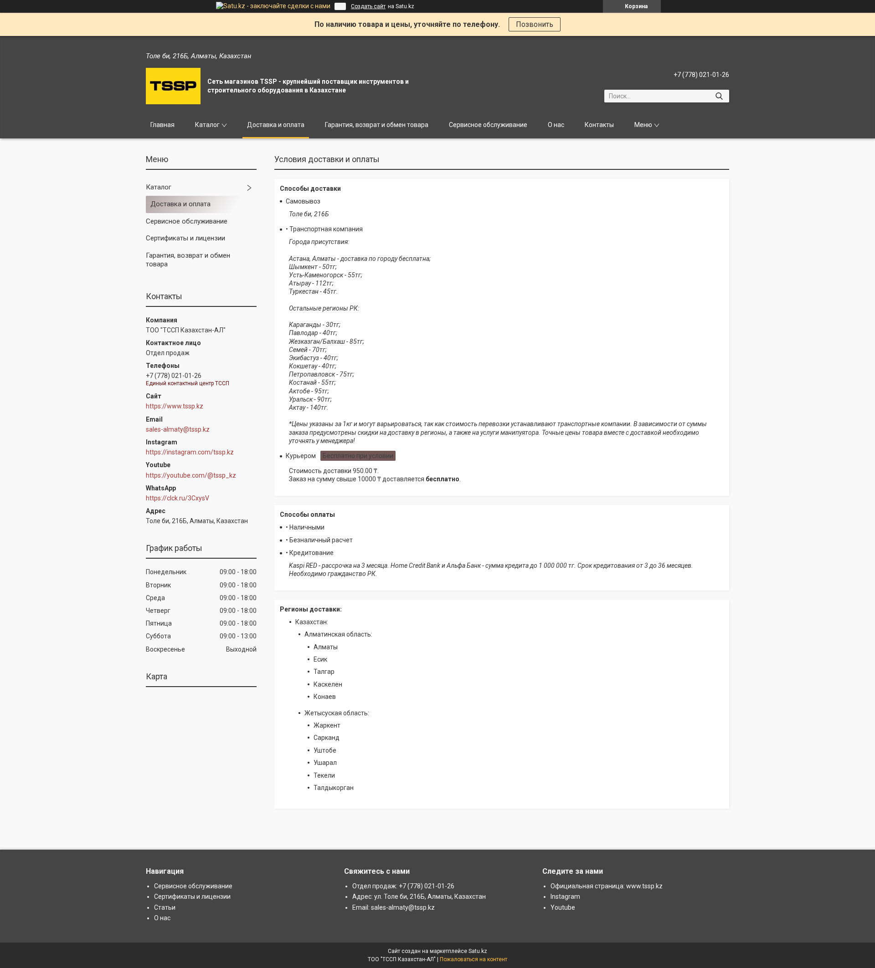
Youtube (563, 907)
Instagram (565, 896)
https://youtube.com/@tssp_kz (191, 475)
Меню (643, 124)
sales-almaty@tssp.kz (178, 429)
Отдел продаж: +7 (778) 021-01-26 (403, 886)
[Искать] (719, 96)
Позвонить (534, 24)
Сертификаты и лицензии (185, 238)
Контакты (599, 124)
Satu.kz (477, 951)
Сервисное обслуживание (488, 124)
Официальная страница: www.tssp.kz (607, 886)
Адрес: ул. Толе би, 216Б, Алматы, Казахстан (419, 896)
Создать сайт (368, 6)
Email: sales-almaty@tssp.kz (393, 907)
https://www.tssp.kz (174, 406)
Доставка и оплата (275, 124)
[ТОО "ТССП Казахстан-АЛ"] (173, 86)
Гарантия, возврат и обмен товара (376, 124)
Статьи (164, 907)
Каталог (207, 124)
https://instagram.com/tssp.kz (190, 452)
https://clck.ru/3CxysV (177, 498)
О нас (556, 124)
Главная (162, 124)
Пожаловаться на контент (473, 959)
